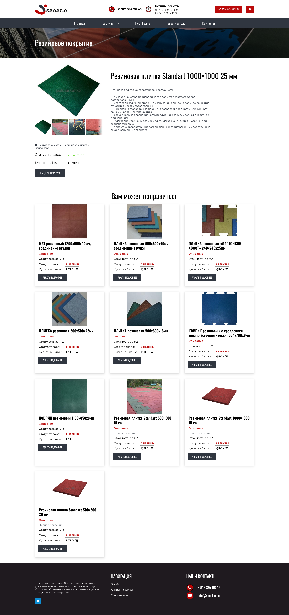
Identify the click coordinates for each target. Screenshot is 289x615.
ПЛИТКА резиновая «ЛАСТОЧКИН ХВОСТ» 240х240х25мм (215, 246)
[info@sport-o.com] (192, 595)
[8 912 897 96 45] (192, 587)
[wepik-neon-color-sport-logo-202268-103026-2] (51, 9)
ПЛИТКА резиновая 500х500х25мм (66, 330)
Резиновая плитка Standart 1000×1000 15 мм (219, 420)
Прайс (115, 584)
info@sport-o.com (210, 595)
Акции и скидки (122, 589)
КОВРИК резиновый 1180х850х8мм (66, 418)
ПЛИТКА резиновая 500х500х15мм (141, 330)
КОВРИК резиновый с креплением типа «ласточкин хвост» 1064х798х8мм (219, 333)
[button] (118, 23)
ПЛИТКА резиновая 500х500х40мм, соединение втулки (141, 246)
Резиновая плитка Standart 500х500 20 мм (67, 512)
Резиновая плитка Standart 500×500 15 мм (142, 420)
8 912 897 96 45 (209, 587)
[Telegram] (38, 601)
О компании (119, 595)
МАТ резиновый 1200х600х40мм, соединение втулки (65, 246)
